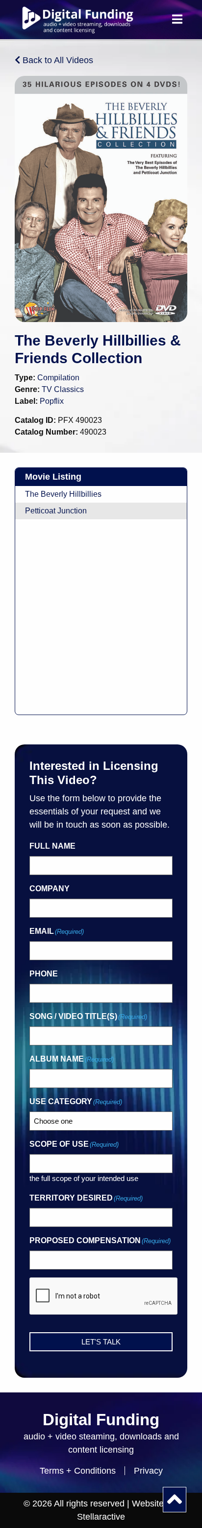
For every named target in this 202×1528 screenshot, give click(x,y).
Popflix (52, 401)
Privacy (148, 1470)
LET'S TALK (101, 1342)
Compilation (58, 377)
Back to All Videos (56, 60)
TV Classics (63, 389)
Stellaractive (101, 1517)
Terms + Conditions (78, 1470)
